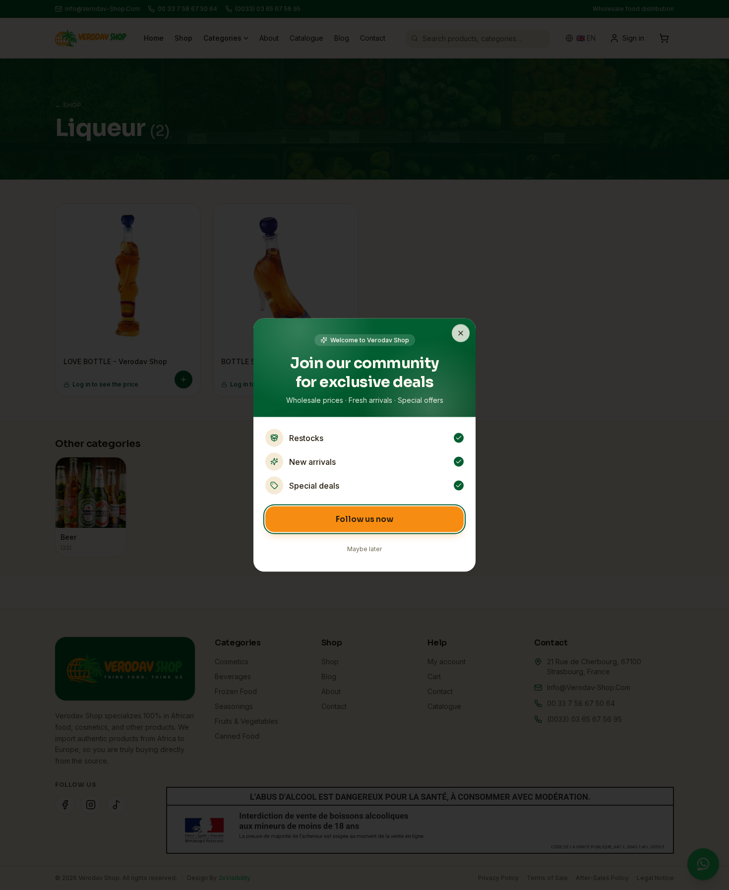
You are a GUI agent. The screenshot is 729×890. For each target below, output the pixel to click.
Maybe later (364, 549)
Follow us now (364, 519)
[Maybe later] (461, 333)
